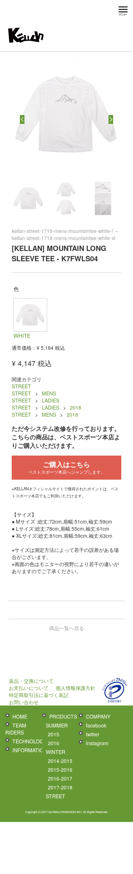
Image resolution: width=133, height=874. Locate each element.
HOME (19, 716)
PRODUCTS (63, 716)
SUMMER (57, 725)
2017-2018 (60, 787)
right (111, 119)
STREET (21, 386)
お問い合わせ (24, 702)
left (22, 119)
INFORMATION (29, 750)
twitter (92, 734)
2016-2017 (60, 778)
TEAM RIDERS (15, 729)
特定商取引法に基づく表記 (38, 694)
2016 (53, 743)
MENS (49, 393)
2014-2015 (60, 760)
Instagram (97, 743)
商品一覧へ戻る (66, 628)
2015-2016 (60, 769)
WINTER (55, 751)
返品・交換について (31, 680)
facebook (96, 725)
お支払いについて (29, 687)
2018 (75, 407)
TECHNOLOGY (29, 741)
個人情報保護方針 (75, 687)
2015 (53, 734)
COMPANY (98, 716)
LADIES (50, 400)
